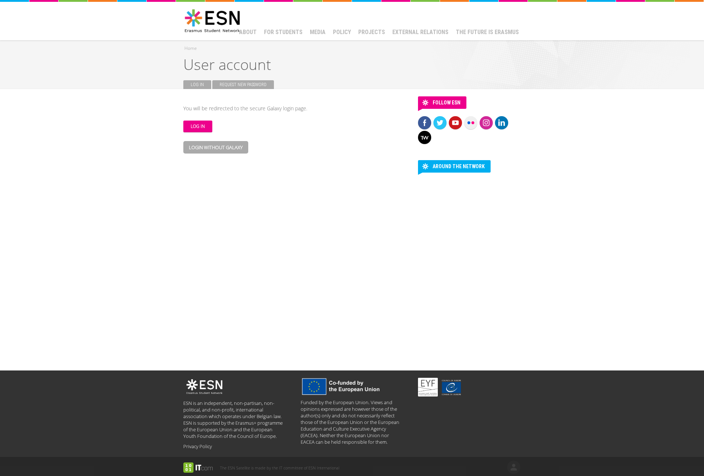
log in (513, 467)
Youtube (455, 122)
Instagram (486, 122)
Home (190, 48)
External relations (420, 32)
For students (283, 32)
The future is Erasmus (487, 32)
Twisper (424, 137)
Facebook (424, 122)
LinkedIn (501, 122)
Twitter (440, 122)
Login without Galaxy (216, 147)
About (248, 32)
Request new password (243, 84)
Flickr (470, 122)
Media (318, 32)
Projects (371, 32)
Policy (342, 32)
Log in (201, 84)
